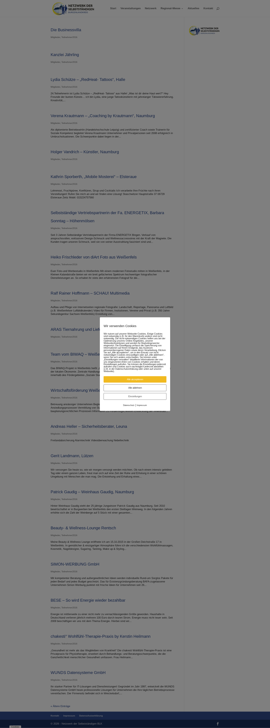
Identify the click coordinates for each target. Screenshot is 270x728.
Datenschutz (129, 405)
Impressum (142, 405)
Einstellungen (135, 396)
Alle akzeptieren (135, 379)
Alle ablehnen (135, 387)
